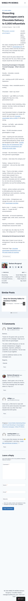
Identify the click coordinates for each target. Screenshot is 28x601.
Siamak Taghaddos (13, 328)
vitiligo (9, 398)
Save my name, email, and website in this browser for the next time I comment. (14, 503)
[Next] (24, 303)
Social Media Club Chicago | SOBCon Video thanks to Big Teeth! (21, 276)
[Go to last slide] (4, 303)
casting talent (11, 434)
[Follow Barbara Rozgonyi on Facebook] (10, 267)
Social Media (7, 10)
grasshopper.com (18, 46)
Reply (4, 367)
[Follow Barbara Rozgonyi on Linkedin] (21, 267)
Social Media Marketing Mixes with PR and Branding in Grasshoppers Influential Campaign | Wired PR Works (14, 425)
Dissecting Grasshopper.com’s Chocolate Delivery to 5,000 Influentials (7, 277)
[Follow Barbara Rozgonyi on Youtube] (18, 267)
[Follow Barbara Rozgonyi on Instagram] (16, 267)
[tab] (12, 312)
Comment (6, 464)
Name (5, 485)
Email (5, 492)
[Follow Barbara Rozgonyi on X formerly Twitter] (13, 267)
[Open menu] (25, 3)
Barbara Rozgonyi (8, 27)
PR (3, 10)
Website (5, 499)
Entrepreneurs (6, 256)
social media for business (11, 252)
